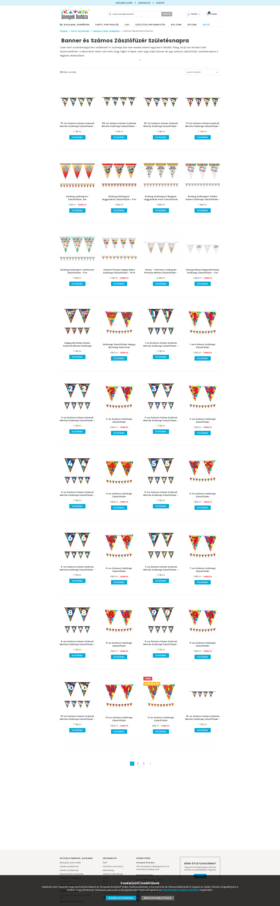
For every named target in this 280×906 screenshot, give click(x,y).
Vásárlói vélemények (113, 874)
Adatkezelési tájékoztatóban (180, 889)
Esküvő (160, 2)
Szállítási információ (113, 866)
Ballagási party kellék (70, 862)
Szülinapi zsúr (124, 2)
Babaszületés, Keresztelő (71, 874)
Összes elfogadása (120, 898)
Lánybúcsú (144, 2)
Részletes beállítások (158, 898)
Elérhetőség (108, 870)
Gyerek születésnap (69, 866)
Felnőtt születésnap (69, 870)
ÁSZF (105, 862)
